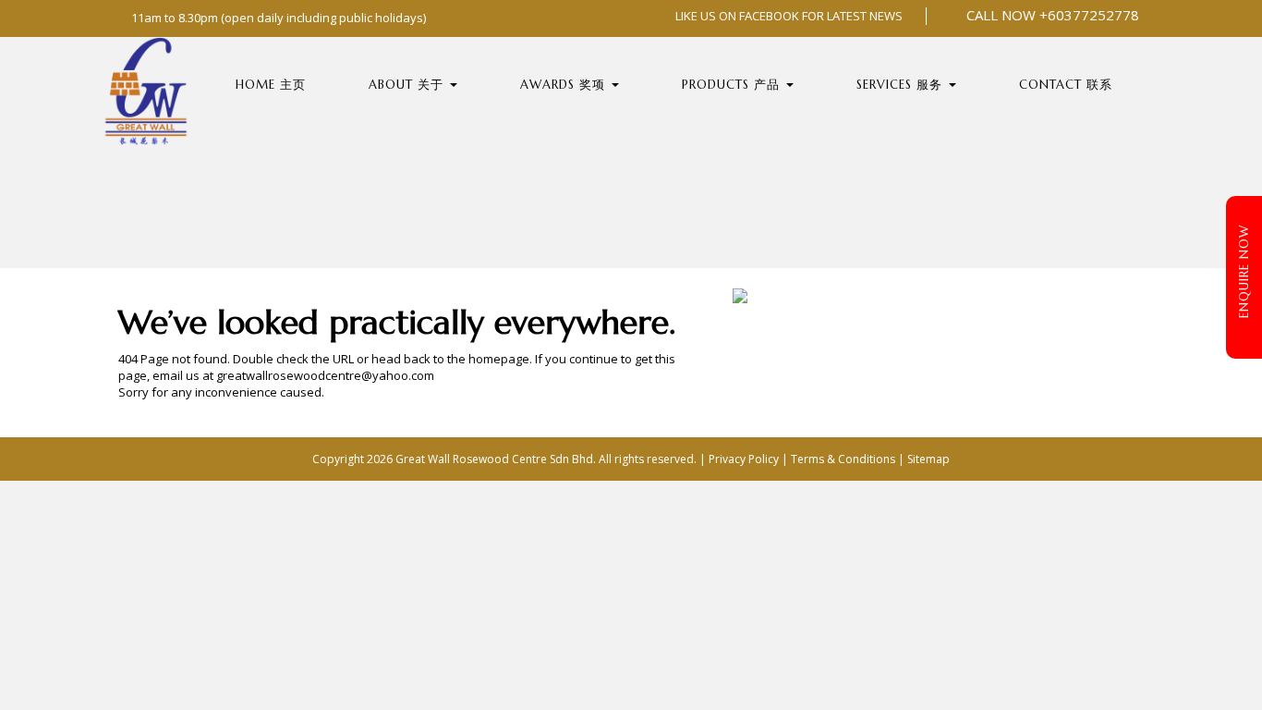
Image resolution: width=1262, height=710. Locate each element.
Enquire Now (1244, 271)
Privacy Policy (744, 459)
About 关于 (408, 84)
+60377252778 (1089, 15)
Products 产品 (733, 84)
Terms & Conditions (843, 459)
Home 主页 (271, 84)
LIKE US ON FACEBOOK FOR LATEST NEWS (788, 15)
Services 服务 (901, 84)
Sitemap (928, 459)
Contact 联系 (1065, 84)
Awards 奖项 (565, 84)
